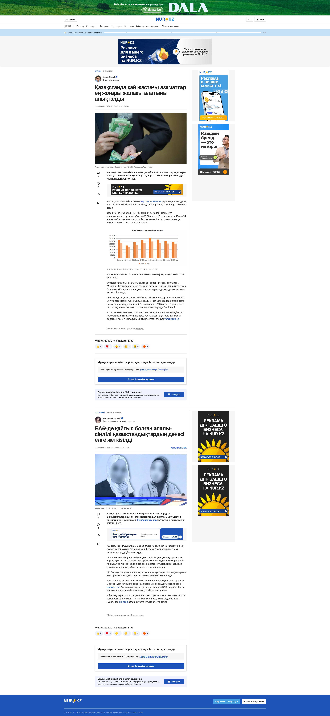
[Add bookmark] (98, 203)
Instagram (176, 395)
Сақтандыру (91, 26)
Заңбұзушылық (114, 412)
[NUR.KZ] (165, 19)
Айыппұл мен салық (170, 26)
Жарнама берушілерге (254, 702)
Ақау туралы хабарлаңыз (226, 702)
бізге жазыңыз (137, 328)
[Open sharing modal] (98, 194)
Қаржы (67, 26)
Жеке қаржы (104, 26)
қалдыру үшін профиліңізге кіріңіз (154, 370)
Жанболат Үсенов (147, 520)
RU (249, 19)
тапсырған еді (172, 319)
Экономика (129, 26)
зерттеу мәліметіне (151, 201)
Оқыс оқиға (100, 412)
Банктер (80, 26)
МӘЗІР (72, 19)
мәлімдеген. (113, 587)
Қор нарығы (117, 26)
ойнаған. (123, 602)
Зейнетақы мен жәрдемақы (147, 26)
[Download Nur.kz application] (165, 7)
